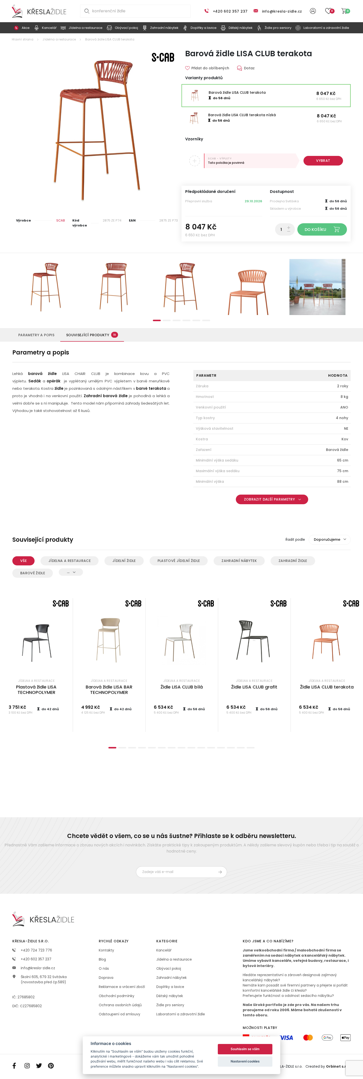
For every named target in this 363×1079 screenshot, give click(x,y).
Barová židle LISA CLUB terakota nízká (242, 114)
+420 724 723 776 (36, 950)
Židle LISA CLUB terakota (327, 687)
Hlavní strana (22, 39)
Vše (23, 560)
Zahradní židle (293, 560)
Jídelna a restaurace (59, 39)
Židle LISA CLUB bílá (182, 687)
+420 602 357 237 (230, 11)
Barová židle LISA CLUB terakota (109, 39)
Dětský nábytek (169, 995)
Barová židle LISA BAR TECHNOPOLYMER (109, 690)
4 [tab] (186, 320)
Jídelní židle (124, 560)
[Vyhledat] (86, 11)
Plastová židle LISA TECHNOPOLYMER (36, 690)
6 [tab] (206, 320)
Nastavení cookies (245, 1061)
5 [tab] (196, 320)
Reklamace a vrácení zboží (122, 986)
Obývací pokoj (168, 968)
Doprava (106, 977)
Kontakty (106, 950)
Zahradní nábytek (239, 560)
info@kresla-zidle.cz (282, 11)
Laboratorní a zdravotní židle (180, 1014)
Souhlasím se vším (245, 1049)
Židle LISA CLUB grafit (254, 687)
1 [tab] (157, 320)
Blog (102, 959)
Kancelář (163, 950)
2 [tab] (167, 320)
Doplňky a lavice (170, 986)
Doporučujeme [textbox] (327, 539)
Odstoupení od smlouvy (119, 1014)
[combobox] (330, 540)
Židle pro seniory (170, 1005)
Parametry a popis (36, 335)
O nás (104, 968)
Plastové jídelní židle (179, 560)
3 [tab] (177, 320)
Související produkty (91, 335)
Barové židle (32, 573)
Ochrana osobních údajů (120, 1005)
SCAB (60, 220)
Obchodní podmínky (116, 995)
